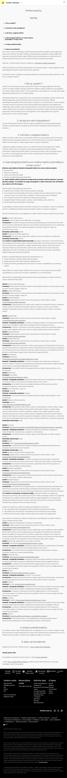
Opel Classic (37, 699)
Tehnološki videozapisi (39, 693)
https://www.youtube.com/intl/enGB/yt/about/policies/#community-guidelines (36, 427)
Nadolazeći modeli (8, 697)
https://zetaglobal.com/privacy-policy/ (15, 377)
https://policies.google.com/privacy (14, 302)
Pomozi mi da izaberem (10, 695)
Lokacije (51, 693)
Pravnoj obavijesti (41, 657)
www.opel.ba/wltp (43, 762)
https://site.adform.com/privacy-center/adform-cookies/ (28, 616)
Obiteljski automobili (9, 685)
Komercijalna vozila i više (25, 686)
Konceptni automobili (39, 691)
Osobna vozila (10, 680)
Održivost (51, 685)
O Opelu (52, 680)
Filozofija (51, 687)
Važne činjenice (53, 689)
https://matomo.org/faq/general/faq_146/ (16, 405)
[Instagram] (62, 710)
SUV (5, 687)
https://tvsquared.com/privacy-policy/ (22, 573)
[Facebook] (58, 710)
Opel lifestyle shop (38, 695)
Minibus (6, 689)
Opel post (36, 701)
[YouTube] (55, 710)
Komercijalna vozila (24, 682)
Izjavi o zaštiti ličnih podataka (40, 647)
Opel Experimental (38, 702)
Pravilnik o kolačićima (12, 3)
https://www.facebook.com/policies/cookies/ (24, 557)
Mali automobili (8, 683)
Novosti (51, 683)
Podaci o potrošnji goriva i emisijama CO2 (40, 684)
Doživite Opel (40, 680)
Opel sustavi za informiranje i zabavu (41, 688)
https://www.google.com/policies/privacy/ (16, 457)
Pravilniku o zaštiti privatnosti (45, 63)
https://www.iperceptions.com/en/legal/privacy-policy (20, 359)
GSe (5, 691)
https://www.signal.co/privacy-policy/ (26, 443)
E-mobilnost (37, 697)
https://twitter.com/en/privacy (25, 584)
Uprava (50, 691)
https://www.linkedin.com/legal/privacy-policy (31, 600)
